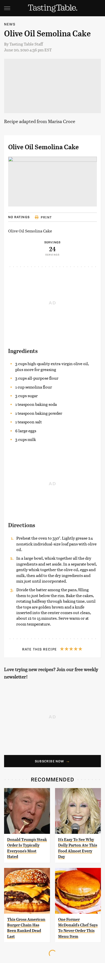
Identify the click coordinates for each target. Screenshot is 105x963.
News (9, 24)
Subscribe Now (49, 761)
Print (46, 217)
